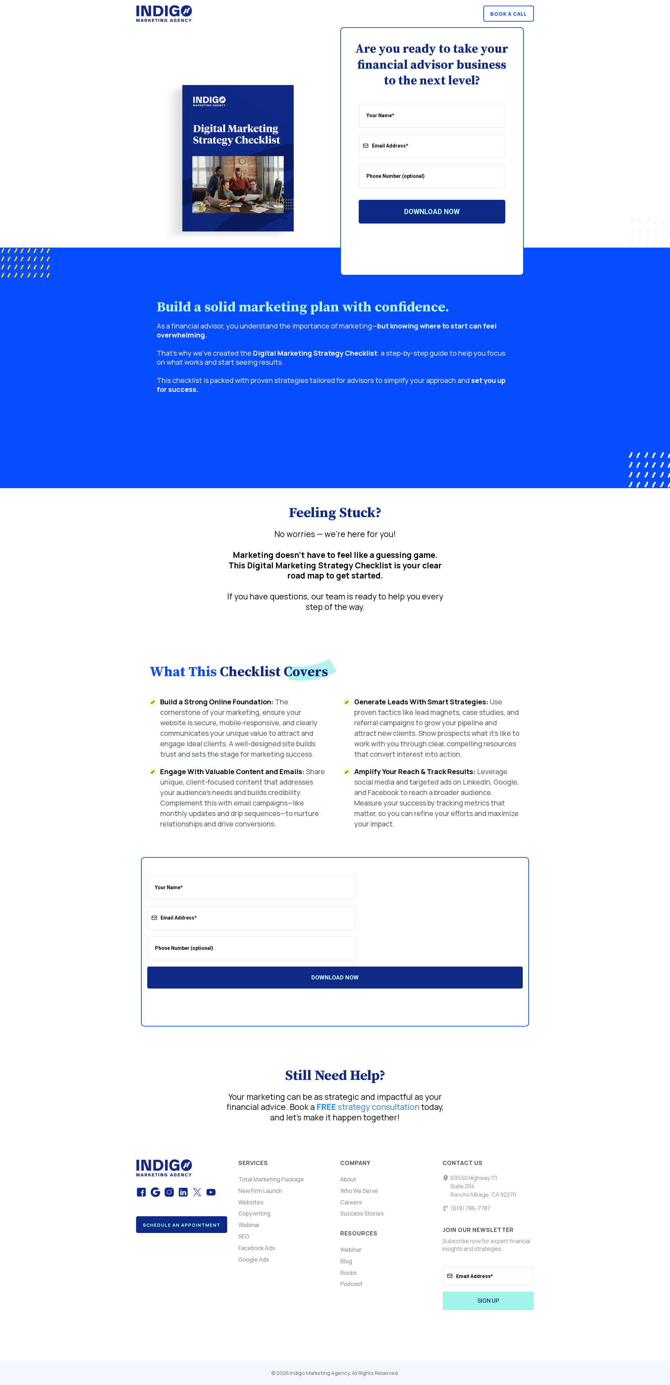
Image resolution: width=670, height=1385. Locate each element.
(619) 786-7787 (470, 1208)
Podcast (351, 1284)
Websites (250, 1202)
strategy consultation (368, 1106)
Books (348, 1273)
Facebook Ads (256, 1248)
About (348, 1179)
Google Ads (253, 1259)
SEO (243, 1236)
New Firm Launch (260, 1191)
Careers (351, 1202)
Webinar (249, 1225)
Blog (346, 1261)
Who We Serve (359, 1191)
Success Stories (362, 1213)
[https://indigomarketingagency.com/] (233, 13)
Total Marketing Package (271, 1179)
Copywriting (254, 1213)
